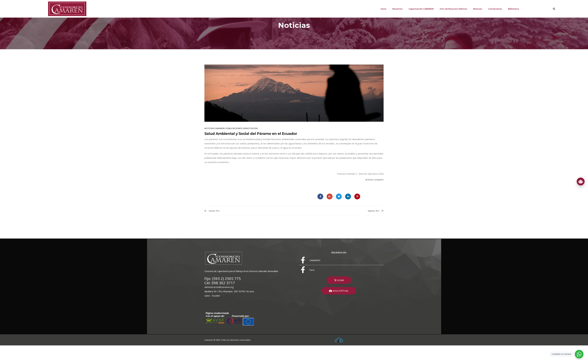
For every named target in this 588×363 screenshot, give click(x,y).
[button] (339, 280)
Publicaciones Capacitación (242, 128)
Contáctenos (495, 8)
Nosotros (397, 8)
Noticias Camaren (214, 128)
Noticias (477, 8)
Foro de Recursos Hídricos (453, 8)
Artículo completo (374, 179)
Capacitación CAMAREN (421, 8)
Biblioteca (513, 8)
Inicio (383, 8)
